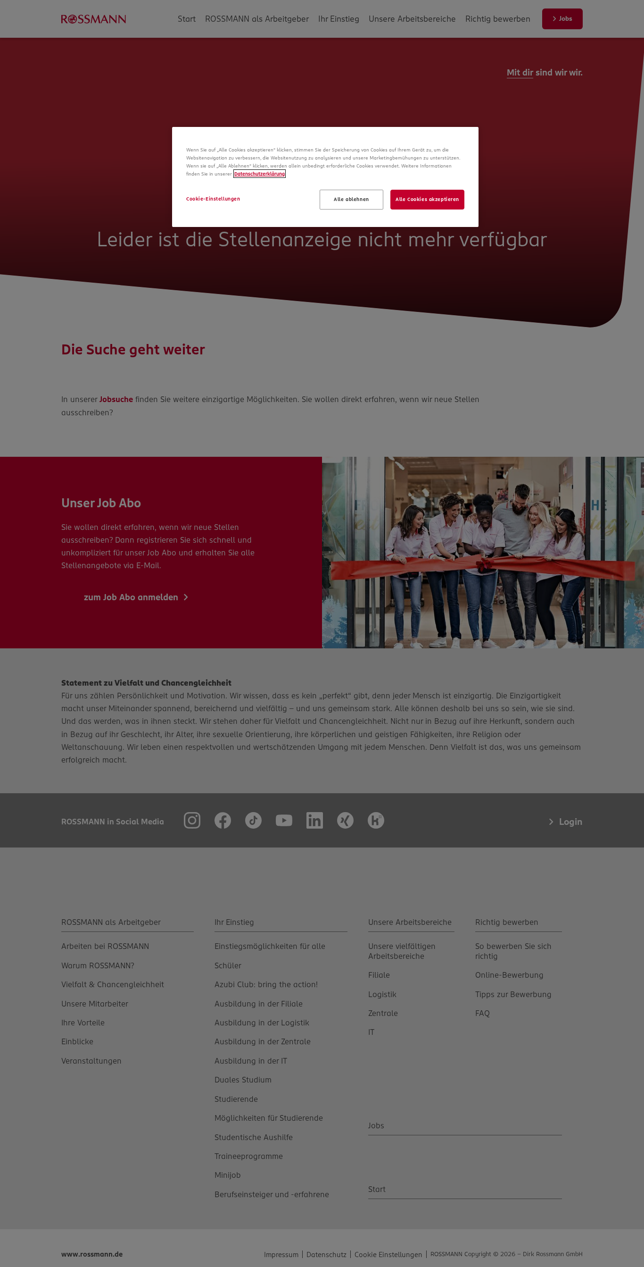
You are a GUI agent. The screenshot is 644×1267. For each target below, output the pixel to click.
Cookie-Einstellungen (213, 198)
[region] (325, 177)
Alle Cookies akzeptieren (427, 199)
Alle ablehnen (351, 199)
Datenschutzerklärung (259, 173)
